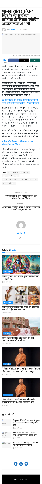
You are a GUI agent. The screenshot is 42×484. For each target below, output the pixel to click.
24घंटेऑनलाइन (23, 480)
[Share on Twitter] (24, 60)
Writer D (12, 30)
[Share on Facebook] (13, 60)
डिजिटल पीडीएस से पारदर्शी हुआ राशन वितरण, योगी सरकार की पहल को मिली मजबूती (21, 370)
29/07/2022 (18, 448)
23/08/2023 (18, 428)
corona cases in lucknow (18, 172)
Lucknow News (9, 183)
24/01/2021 (17, 438)
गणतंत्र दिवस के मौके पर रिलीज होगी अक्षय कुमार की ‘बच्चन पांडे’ (25, 434)
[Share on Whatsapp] (35, 60)
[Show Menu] (39, 3)
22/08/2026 (7, 344)
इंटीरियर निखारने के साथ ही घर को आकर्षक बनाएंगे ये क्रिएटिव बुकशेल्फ (20, 308)
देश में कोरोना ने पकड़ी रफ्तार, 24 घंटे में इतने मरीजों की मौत (25, 444)
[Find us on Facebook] (16, 464)
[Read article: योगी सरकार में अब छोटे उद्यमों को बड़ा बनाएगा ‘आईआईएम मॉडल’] (21, 326)
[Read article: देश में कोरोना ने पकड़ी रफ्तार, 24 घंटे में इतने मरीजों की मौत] (6, 445)
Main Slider (8, 272)
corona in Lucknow (10, 176)
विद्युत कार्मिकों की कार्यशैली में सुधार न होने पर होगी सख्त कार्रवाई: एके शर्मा (26, 422)
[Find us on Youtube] (26, 464)
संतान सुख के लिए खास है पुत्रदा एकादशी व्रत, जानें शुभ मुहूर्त (20, 277)
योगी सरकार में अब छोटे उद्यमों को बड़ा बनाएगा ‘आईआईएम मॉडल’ (18, 339)
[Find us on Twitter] (21, 464)
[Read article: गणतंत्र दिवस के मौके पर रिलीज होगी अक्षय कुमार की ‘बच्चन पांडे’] (6, 435)
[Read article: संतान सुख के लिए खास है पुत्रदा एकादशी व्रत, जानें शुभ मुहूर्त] (21, 264)
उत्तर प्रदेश (7, 333)
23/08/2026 (7, 282)
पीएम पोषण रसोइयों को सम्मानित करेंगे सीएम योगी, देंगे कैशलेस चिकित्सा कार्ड (18, 401)
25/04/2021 (23, 30)
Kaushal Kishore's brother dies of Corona (19, 179)
